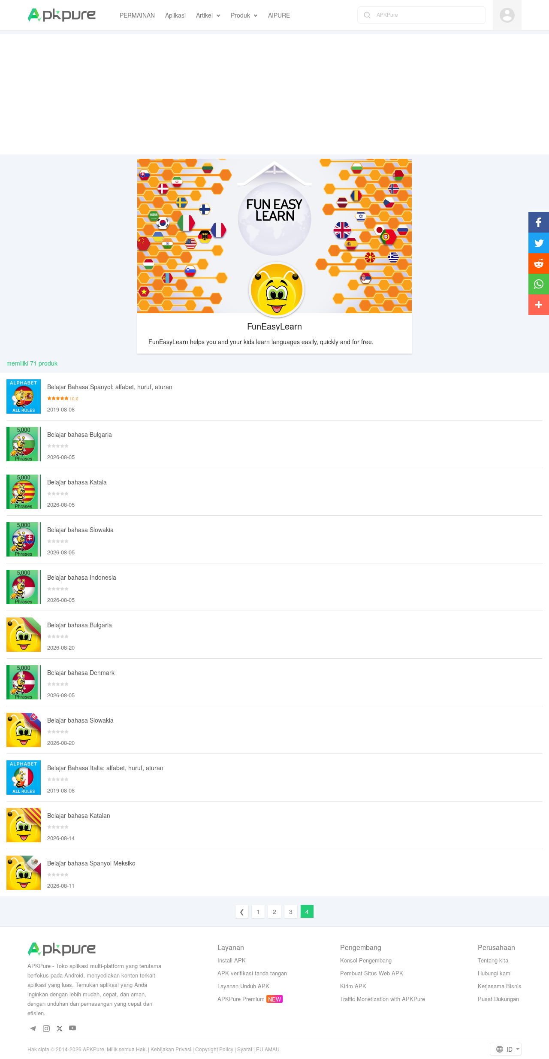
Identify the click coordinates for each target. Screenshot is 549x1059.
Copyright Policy (214, 1049)
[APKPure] (61, 15)
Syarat (244, 1049)
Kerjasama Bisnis (500, 986)
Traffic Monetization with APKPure (382, 999)
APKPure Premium (241, 999)
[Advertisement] (274, 94)
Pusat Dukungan (498, 999)
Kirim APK (353, 986)
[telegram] (32, 1028)
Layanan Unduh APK (243, 986)
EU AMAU (268, 1049)
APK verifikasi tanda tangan (252, 973)
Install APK (231, 960)
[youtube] (72, 1028)
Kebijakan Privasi (171, 1049)
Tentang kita (493, 960)
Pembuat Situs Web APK (371, 973)
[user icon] (507, 15)
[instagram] (46, 1028)
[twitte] (59, 1028)
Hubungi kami (495, 973)
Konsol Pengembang (366, 960)
